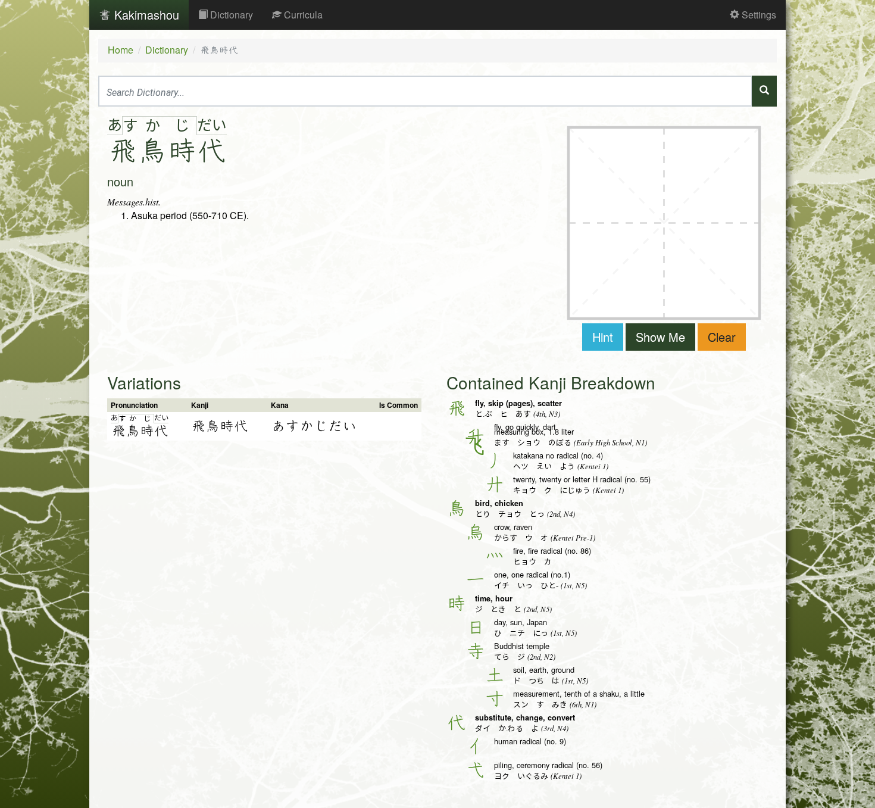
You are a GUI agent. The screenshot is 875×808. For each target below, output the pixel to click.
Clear (722, 336)
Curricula (302, 14)
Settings (757, 14)
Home (120, 50)
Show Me (660, 336)
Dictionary (230, 14)
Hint (602, 336)
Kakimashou (145, 14)
